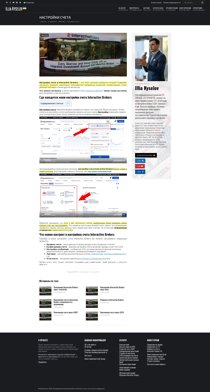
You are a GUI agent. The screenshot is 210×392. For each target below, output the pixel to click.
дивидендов (97, 254)
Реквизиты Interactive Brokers (112, 300)
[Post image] (45, 291)
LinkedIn (139, 161)
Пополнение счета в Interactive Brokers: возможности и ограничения (66, 302)
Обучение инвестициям (127, 372)
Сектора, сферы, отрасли (156, 358)
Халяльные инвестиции (127, 364)
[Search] (202, 2)
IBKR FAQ (44, 35)
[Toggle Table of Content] (66, 103)
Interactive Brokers (94, 90)
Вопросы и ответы (153, 348)
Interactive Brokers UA (154, 351)
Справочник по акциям (154, 344)
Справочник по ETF (153, 346)
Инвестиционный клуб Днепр (95, 358)
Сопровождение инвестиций (129, 351)
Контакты (88, 355)
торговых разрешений (113, 254)
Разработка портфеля (127, 353)
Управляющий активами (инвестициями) (127, 368)
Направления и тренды (155, 356)
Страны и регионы (153, 360)
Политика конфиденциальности (96, 352)
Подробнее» (42, 362)
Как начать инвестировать (156, 364)
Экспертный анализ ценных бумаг (129, 360)
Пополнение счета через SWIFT (66, 312)
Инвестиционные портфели (156, 354)
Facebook (139, 172)
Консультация (124, 344)
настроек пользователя (99, 171)
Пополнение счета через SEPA (112, 312)
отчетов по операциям (91, 258)
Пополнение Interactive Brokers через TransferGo (66, 288)
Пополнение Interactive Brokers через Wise (112, 288)
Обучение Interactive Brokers (129, 375)
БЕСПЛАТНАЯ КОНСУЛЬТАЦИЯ (144, 155)
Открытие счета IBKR (127, 348)
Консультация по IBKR (127, 346)
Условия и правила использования (96, 350)
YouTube (138, 166)
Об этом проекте (91, 344)
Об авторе (88, 346)
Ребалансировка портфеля (128, 355)
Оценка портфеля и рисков (128, 357)
